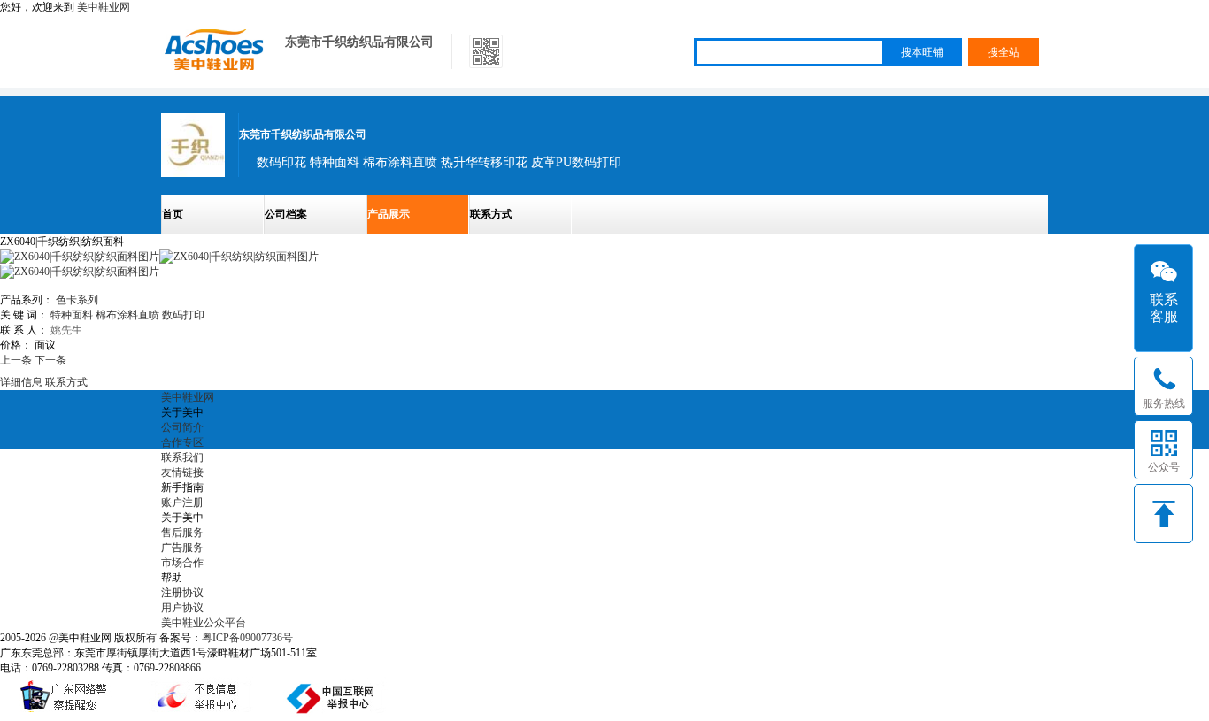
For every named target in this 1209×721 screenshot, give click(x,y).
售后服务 (182, 532)
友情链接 (182, 472)
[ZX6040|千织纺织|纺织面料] (239, 256)
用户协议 (182, 608)
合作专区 (182, 442)
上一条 (16, 360)
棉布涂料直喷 (127, 315)
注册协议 (182, 593)
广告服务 (182, 547)
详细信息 (21, 382)
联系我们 (182, 457)
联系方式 (491, 214)
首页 (172, 214)
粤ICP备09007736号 (247, 638)
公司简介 (182, 427)
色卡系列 (77, 300)
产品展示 (388, 214)
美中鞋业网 (103, 7)
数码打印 (183, 315)
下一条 (50, 360)
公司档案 (286, 214)
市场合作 (182, 562)
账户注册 (182, 502)
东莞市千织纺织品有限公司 (359, 42)
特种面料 (71, 315)
